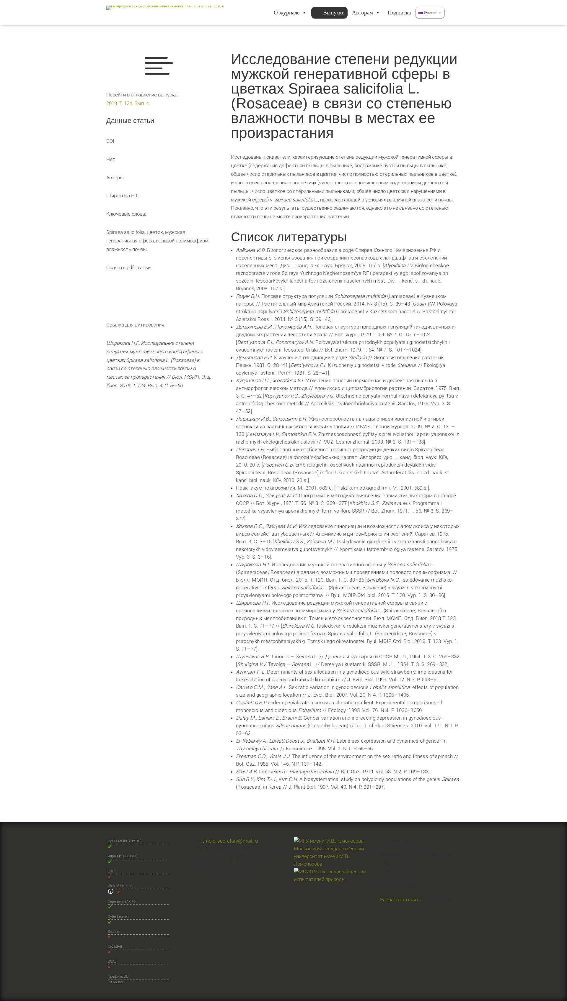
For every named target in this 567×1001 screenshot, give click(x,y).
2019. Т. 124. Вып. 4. (128, 103)
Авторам (362, 12)
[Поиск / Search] (452, 13)
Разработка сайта (400, 899)
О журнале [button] (286, 12)
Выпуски (334, 12)
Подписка (399, 12)
